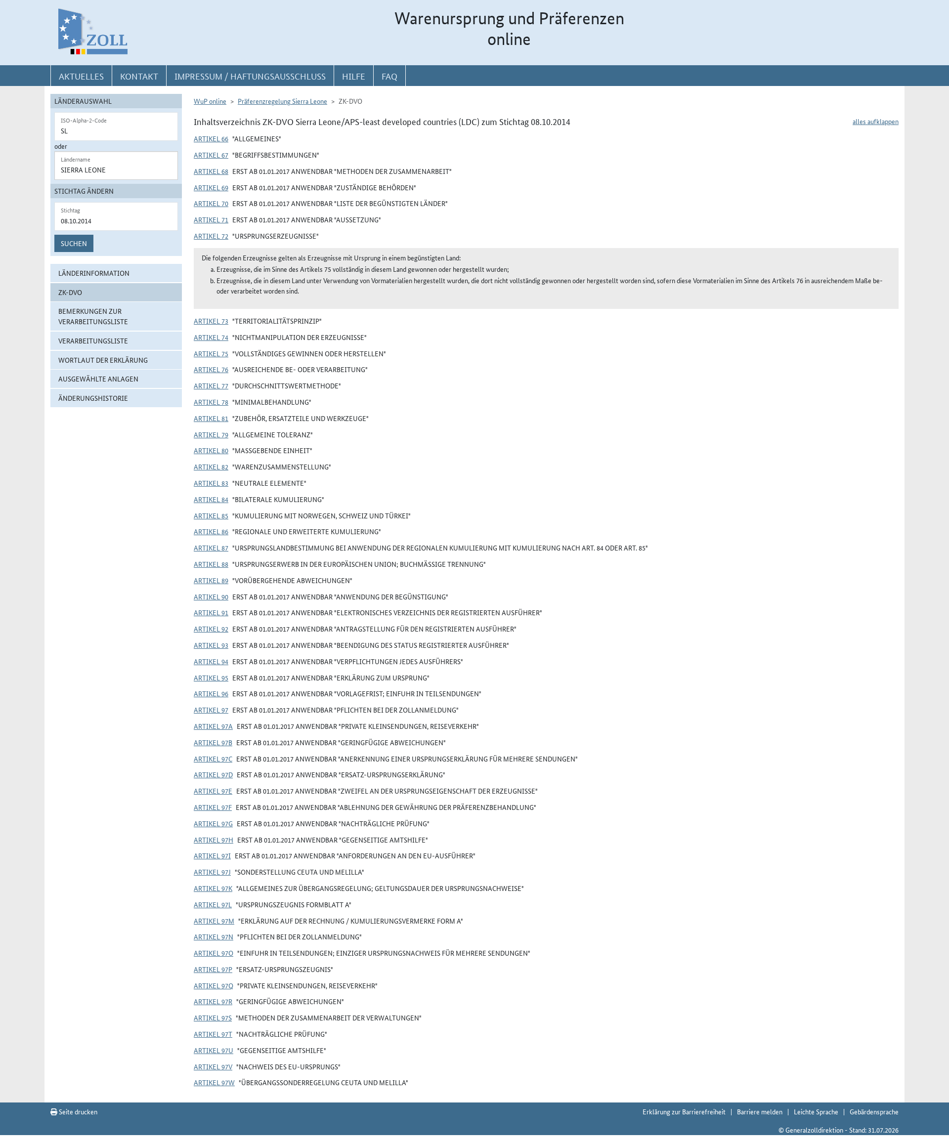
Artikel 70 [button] (211, 203)
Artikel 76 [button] (211, 369)
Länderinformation (93, 273)
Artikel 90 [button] (211, 596)
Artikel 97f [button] (213, 807)
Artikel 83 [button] (211, 483)
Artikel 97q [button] (213, 985)
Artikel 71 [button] (211, 219)
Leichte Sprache (816, 1111)
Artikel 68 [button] (211, 171)
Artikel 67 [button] (211, 155)
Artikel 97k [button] (213, 888)
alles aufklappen (876, 121)
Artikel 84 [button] (211, 499)
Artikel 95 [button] (211, 677)
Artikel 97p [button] (213, 969)
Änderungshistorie (93, 398)
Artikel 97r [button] (213, 1001)
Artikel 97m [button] (214, 921)
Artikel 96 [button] (211, 693)
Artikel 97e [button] (213, 791)
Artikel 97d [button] (213, 774)
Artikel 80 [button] (211, 450)
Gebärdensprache (874, 1111)
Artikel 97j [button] (212, 872)
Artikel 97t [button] (213, 1034)
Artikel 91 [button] (211, 612)
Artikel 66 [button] (211, 138)
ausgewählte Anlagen (98, 378)
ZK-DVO (70, 292)
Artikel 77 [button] (211, 385)
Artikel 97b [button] (213, 742)
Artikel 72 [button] (211, 236)
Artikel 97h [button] (213, 840)
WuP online (210, 101)
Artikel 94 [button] (211, 661)
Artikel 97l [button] (213, 904)
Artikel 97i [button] (212, 855)
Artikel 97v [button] (213, 1066)
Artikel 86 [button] (211, 531)
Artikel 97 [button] (211, 710)
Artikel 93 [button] (211, 645)
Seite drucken (77, 1111)
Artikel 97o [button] (213, 953)
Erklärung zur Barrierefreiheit (684, 1111)
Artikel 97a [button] (213, 726)
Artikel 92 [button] (211, 629)
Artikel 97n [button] (213, 936)
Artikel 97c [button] (213, 758)
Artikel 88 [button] (211, 564)
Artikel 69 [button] (211, 187)
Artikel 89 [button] (211, 580)
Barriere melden (759, 1111)
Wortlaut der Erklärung (103, 360)
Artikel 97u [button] (213, 1050)
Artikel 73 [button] (211, 321)
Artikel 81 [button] (211, 418)
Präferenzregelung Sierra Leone (282, 101)
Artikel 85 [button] (211, 515)
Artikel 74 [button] (211, 337)
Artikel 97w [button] (214, 1082)
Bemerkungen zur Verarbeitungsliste (93, 316)
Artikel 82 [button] (211, 466)
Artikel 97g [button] (213, 823)
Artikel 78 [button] (211, 402)
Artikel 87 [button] (211, 547)
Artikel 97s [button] (213, 1017)
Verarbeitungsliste (93, 340)
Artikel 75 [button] (211, 353)
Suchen (74, 243)
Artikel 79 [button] (211, 434)
